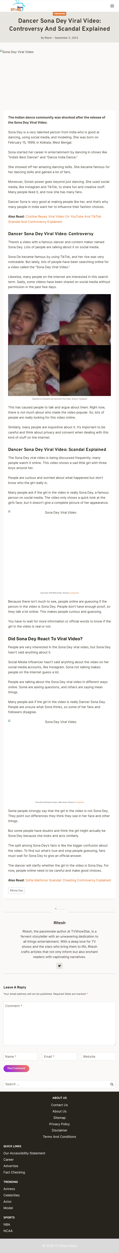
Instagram (74, 593)
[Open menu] (112, 6)
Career (8, 1159)
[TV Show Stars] (18, 6)
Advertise (10, 1166)
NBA (6, 1224)
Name (10, 1056)
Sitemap (59, 1118)
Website (89, 1056)
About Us (60, 1111)
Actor (7, 1201)
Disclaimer (59, 1130)
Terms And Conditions (59, 1137)
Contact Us (59, 1105)
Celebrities (11, 1195)
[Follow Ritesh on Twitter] (59, 966)
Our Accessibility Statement (24, 1153)
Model (8, 1208)
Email (49, 1056)
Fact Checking (14, 1172)
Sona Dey (16, 890)
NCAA (8, 1231)
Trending (59, 13)
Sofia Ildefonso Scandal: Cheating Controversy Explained (68, 880)
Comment (13, 1006)
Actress (9, 1189)
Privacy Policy (59, 1124)
